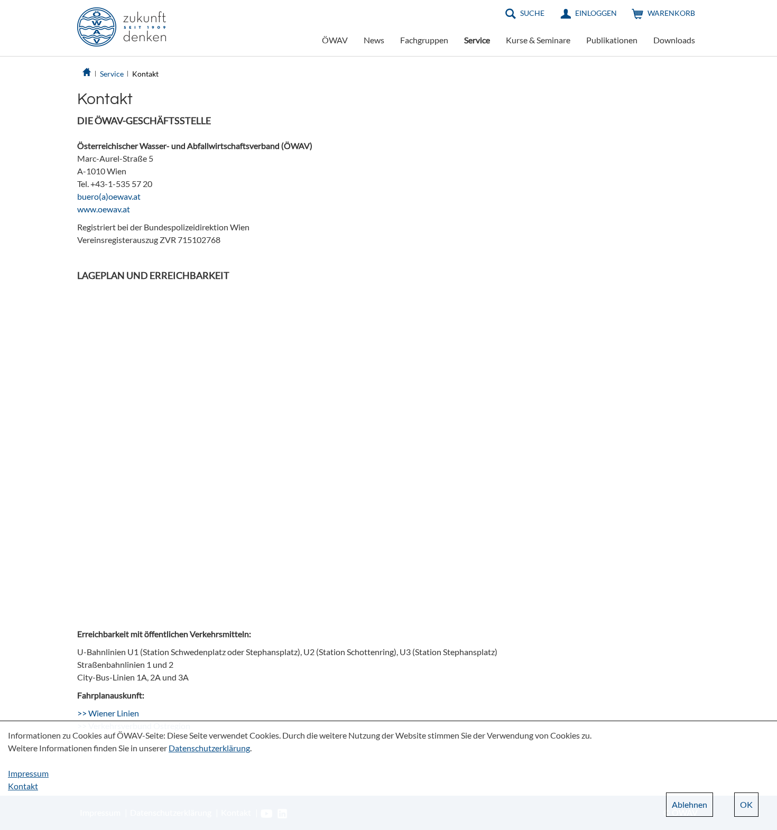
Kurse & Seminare (538, 40)
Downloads (674, 40)
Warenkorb (671, 12)
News (374, 40)
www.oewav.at (103, 209)
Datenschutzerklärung (209, 748)
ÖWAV (335, 40)
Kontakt (145, 73)
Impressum (28, 773)
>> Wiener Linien (108, 713)
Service (477, 40)
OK (746, 804)
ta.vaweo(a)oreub (109, 196)
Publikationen (611, 40)
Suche (532, 12)
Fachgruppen (424, 40)
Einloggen (596, 12)
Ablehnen (689, 804)
